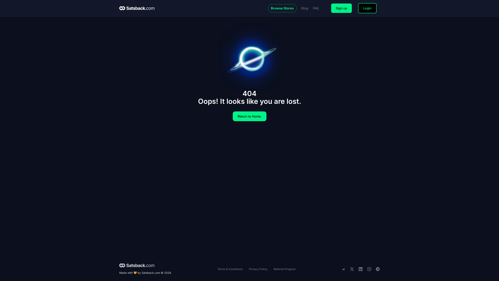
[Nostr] (343, 269)
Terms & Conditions (230, 269)
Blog (304, 8)
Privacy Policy (258, 269)
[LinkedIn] (361, 269)
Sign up (341, 8)
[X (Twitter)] (352, 269)
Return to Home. (250, 116)
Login (367, 8)
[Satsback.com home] (136, 8)
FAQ (316, 8)
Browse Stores (282, 8)
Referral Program (285, 269)
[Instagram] (369, 269)
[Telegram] (378, 269)
